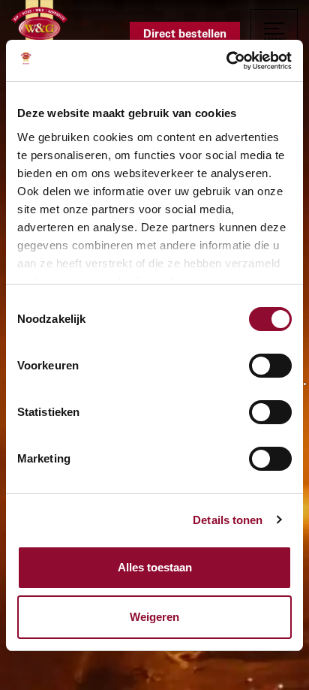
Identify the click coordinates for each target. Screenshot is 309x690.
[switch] (270, 366)
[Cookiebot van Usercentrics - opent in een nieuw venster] (226, 61)
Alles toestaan (155, 567)
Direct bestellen (184, 34)
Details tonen (227, 520)
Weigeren (154, 616)
